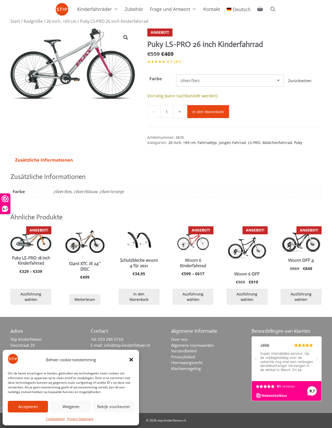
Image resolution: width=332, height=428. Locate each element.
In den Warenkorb (208, 111)
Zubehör (134, 9)
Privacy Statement (80, 419)
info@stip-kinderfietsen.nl (127, 345)
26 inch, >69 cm (61, 21)
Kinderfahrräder (94, 9)
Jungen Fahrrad (232, 142)
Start (15, 21)
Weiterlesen (84, 299)
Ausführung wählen (30, 297)
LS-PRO (254, 142)
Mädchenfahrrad (277, 142)
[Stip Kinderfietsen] (63, 9)
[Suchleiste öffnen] (272, 9)
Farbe (155, 79)
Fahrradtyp (207, 142)
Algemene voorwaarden (192, 345)
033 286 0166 (110, 339)
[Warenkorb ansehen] (260, 9)
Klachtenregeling (186, 368)
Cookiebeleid (55, 419)
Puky (298, 142)
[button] (131, 359)
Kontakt (211, 9)
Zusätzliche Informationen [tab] (44, 160)
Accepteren (28, 406)
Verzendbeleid (184, 350)
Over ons (179, 339)
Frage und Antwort (170, 9)
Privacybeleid (183, 356)
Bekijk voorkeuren (113, 406)
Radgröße (33, 21)
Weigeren (71, 406)
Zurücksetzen (300, 80)
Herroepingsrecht (186, 362)
